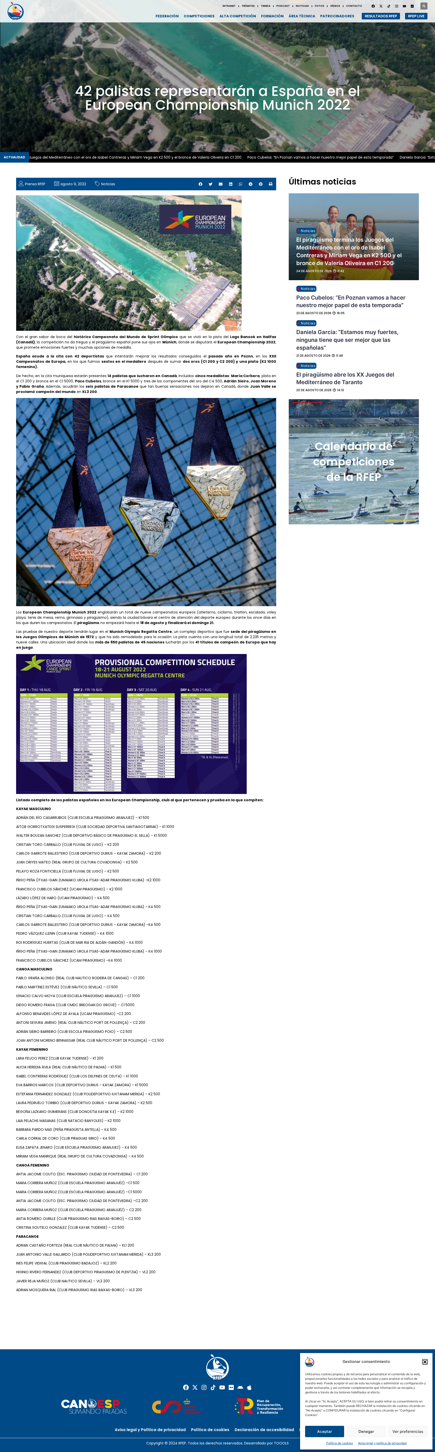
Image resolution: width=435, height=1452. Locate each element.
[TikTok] (388, 6)
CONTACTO (354, 6)
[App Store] (249, 1387)
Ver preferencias (407, 1431)
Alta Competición (238, 16)
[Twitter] (381, 6)
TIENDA (265, 6)
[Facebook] (373, 6)
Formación (272, 16)
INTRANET (229, 6)
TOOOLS (281, 1443)
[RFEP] (17, 11)
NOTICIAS (302, 6)
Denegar (366, 1431)
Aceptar (324, 1431)
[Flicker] (412, 6)
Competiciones (199, 16)
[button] (424, 1361)
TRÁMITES (248, 6)
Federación (167, 16)
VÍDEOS (335, 6)
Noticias (108, 184)
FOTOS (319, 6)
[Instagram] (396, 6)
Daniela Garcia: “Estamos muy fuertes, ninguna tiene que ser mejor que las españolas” (347, 340)
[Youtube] (404, 6)
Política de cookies (339, 1443)
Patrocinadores (337, 16)
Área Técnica (302, 16)
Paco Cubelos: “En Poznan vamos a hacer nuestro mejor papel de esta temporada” (285, 157)
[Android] (240, 1387)
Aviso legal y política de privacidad (382, 1443)
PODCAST (283, 6)
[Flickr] (231, 1387)
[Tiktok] (213, 1387)
